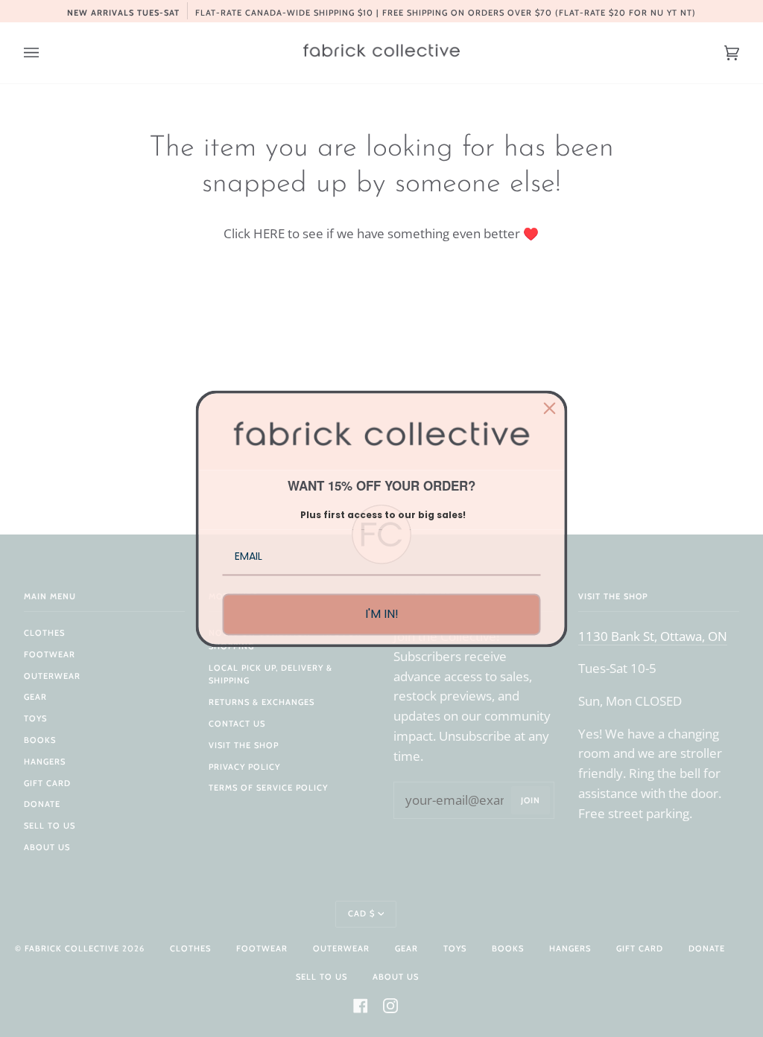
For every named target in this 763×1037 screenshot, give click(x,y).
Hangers (45, 761)
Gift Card (47, 783)
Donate (42, 804)
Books (40, 740)
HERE (269, 233)
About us (47, 847)
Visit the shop (244, 745)
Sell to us (49, 825)
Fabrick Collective (72, 948)
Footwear (49, 654)
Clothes (44, 633)
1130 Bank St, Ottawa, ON (652, 636)
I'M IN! (382, 614)
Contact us (237, 723)
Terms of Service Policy (268, 787)
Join (530, 800)
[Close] (550, 408)
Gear (35, 697)
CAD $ (361, 913)
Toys (35, 718)
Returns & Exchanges (261, 702)
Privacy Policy (244, 767)
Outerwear (52, 676)
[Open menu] (46, 52)
